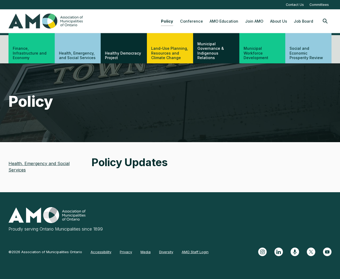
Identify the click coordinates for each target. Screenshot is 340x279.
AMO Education (224, 21)
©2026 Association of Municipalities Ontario (45, 252)
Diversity (166, 252)
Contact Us (295, 5)
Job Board (303, 21)
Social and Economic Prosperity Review (306, 53)
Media (146, 252)
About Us (278, 21)
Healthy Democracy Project (123, 55)
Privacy (126, 252)
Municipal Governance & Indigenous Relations (210, 51)
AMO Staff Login (195, 252)
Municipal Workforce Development (256, 53)
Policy (167, 21)
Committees (319, 5)
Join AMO (254, 21)
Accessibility (101, 252)
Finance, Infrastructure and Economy (29, 53)
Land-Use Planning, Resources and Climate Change (169, 53)
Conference (191, 21)
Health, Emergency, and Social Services (77, 55)
